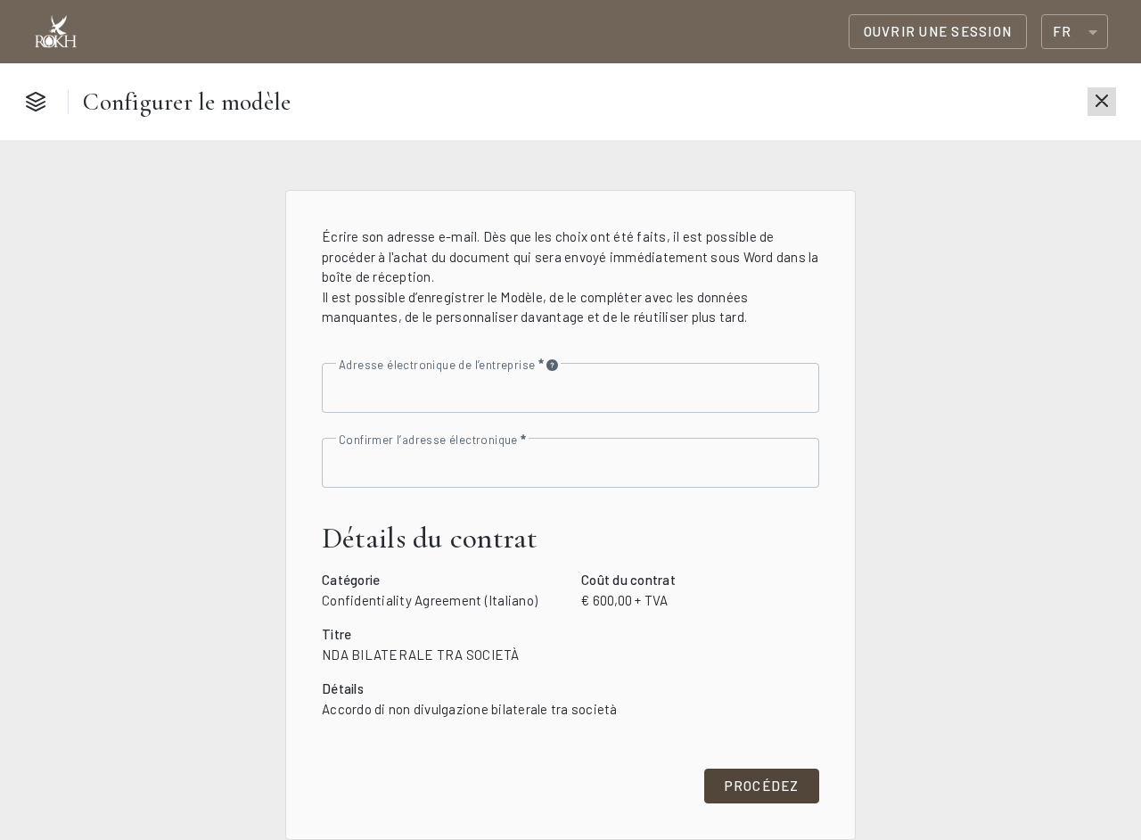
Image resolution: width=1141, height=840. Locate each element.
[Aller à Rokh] (55, 32)
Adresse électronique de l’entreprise (438, 364)
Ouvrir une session (938, 31)
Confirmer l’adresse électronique (430, 439)
